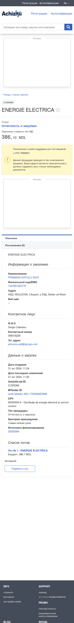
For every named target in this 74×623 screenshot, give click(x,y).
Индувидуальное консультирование (48, 615)
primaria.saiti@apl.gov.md (22, 344)
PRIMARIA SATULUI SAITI (23, 277)
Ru (65, 3)
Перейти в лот (20, 468)
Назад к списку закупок (16, 94)
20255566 (13, 431)
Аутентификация (49, 3)
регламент (8, 596)
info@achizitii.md (57, 596)
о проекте (8, 592)
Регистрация (29, 3)
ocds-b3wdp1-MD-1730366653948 (27, 394)
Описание (11, 238)
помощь (43, 592)
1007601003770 (17, 286)
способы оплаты (47, 608)
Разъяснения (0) (15, 245)
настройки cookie (12, 601)
